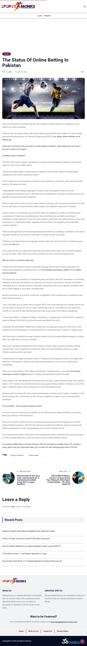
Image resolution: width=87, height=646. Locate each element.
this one (16, 244)
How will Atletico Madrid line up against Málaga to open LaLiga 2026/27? (31, 546)
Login (12, 506)
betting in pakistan (17, 455)
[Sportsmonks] (18, 6)
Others (6, 54)
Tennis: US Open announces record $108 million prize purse (26, 538)
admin (10, 72)
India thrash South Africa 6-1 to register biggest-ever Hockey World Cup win (32, 561)
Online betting (33, 455)
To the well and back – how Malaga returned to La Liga (24, 554)
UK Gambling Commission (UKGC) (56, 270)
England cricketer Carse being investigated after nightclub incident (28, 531)
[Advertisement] (43, 36)
